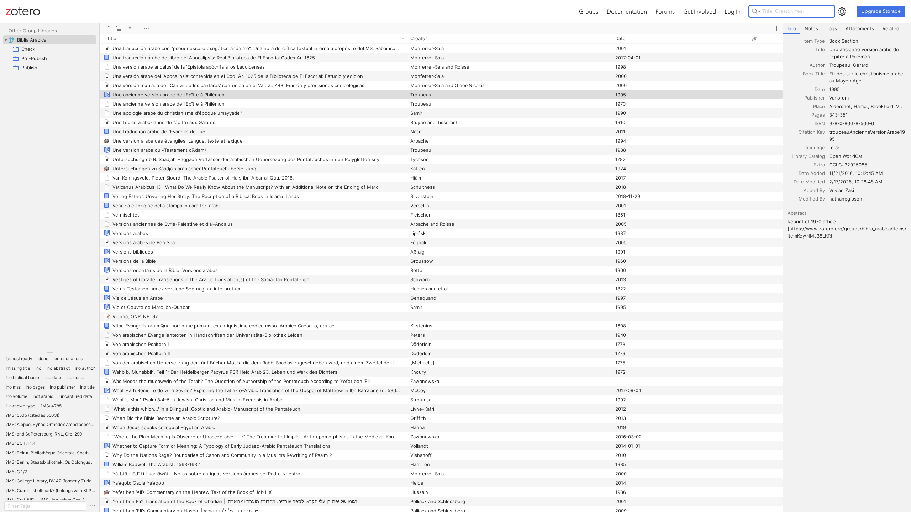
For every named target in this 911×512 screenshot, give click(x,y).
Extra (819, 164)
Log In (733, 11)
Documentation (627, 11)
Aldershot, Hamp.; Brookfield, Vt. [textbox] (865, 106)
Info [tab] (792, 28)
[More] (146, 28)
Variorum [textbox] (839, 98)
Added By (814, 190)
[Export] (108, 28)
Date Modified (809, 182)
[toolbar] (441, 28)
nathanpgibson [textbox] (845, 199)
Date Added (812, 173)
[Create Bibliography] (128, 28)
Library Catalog (808, 156)
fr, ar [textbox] (834, 147)
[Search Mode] (756, 11)
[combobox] (868, 41)
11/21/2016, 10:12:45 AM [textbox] (856, 173)
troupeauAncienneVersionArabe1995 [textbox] (867, 135)
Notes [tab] (811, 28)
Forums (665, 11)
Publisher (814, 98)
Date (820, 89)
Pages (818, 115)
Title (820, 49)
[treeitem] (49, 39)
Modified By (812, 199)
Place (819, 106)
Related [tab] (891, 28)
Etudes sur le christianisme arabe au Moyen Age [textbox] (867, 77)
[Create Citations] (118, 28)
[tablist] (847, 28)
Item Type (814, 41)
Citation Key (812, 132)
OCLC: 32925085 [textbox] (848, 164)
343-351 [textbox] (838, 115)
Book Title (814, 73)
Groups (588, 11)
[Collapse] (6, 40)
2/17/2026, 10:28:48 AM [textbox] (856, 182)
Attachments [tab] (860, 28)
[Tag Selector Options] (92, 506)
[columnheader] (253, 38)
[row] (441, 38)
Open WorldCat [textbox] (846, 156)
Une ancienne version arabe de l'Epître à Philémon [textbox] (864, 53)
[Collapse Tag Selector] (49, 352)
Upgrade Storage (881, 11)
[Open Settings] (842, 11)
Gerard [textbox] (860, 65)
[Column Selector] (774, 28)
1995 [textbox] (834, 89)
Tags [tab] (832, 28)
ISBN (820, 123)
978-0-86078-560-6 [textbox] (851, 123)
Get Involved (699, 11)
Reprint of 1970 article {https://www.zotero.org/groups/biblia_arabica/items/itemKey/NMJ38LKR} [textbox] (847, 229)
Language (814, 147)
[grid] (441, 273)
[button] (19, 359)
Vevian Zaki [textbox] (841, 190)
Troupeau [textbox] (839, 65)
